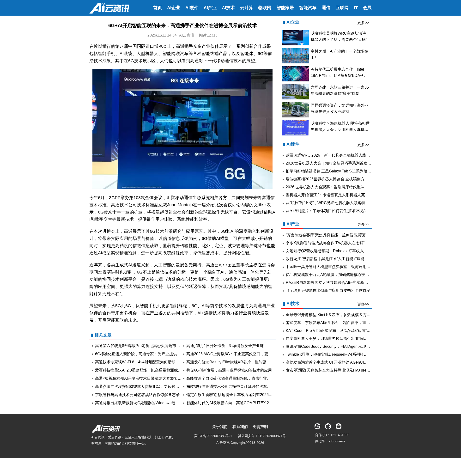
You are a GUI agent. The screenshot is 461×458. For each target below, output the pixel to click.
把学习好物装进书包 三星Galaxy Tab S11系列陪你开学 (332, 171)
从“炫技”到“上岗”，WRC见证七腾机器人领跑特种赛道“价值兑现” (340, 203)
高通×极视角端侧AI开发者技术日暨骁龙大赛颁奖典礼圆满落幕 (148, 378)
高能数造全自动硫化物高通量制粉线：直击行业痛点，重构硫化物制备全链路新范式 (257, 378)
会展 (367, 7)
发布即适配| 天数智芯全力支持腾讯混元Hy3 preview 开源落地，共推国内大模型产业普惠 (361, 370)
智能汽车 (307, 7)
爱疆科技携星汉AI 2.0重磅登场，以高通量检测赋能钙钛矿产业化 (150, 370)
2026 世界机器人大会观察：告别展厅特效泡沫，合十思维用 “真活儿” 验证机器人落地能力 (362, 187)
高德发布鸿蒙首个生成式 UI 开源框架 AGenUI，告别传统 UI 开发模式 (345, 362)
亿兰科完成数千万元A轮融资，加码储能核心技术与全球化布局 (339, 275)
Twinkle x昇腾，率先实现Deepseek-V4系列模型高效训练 (334, 354)
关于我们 (220, 427)
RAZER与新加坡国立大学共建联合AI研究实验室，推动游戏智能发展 (344, 283)
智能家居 (285, 7)
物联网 (264, 7)
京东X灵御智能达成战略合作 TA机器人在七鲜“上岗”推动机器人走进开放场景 (351, 243)
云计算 (246, 7)
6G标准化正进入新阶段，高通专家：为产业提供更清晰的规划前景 (151, 354)
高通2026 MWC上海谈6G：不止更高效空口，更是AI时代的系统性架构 (246, 354)
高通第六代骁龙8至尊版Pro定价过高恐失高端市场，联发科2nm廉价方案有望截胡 (164, 346)
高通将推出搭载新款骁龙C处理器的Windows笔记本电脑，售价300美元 (155, 403)
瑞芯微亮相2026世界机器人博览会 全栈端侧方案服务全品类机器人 (342, 179)
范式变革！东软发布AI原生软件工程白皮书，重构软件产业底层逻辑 (343, 323)
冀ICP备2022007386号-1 (213, 436)
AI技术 (228, 7)
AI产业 (210, 7)
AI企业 (173, 7)
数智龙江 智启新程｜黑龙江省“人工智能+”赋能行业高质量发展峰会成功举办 (350, 259)
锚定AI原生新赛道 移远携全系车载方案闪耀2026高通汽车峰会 (239, 395)
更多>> (363, 23)
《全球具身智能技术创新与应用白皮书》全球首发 (328, 290)
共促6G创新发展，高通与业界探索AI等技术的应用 (229, 370)
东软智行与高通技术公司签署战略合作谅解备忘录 (137, 395)
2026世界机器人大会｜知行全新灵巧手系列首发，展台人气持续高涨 (344, 163)
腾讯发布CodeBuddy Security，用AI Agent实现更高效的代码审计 (341, 346)
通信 (326, 7)
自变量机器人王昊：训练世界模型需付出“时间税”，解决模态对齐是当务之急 (350, 338)
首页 (157, 7)
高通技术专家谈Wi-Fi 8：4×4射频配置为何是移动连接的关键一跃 (150, 362)
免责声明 (260, 427)
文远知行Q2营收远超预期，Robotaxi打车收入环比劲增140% (337, 251)
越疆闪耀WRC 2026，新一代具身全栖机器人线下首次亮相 (335, 155)
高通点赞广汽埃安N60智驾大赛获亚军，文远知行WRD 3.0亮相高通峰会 (156, 387)
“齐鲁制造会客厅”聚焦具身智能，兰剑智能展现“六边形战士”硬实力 (342, 235)
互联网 (342, 7)
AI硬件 (191, 7)
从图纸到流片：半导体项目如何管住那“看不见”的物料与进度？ (339, 211)
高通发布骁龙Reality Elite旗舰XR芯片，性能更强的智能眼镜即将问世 (245, 362)
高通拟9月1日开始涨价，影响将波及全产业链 (225, 346)
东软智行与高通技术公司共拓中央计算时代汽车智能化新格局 (238, 387)
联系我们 (240, 427)
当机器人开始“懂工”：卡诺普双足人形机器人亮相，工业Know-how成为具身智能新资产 (359, 195)
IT (356, 7)
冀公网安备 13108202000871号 (262, 436)
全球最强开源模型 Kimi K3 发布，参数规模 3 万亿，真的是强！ (340, 315)
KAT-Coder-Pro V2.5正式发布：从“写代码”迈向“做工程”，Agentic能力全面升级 (352, 331)
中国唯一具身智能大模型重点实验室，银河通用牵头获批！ (336, 267)
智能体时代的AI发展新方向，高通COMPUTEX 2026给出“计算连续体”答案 (249, 403)
